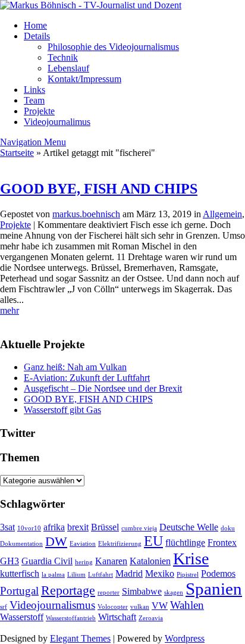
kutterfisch (19, 573)
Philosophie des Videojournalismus (113, 47)
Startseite (17, 153)
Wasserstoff (21, 617)
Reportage (68, 590)
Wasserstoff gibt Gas (62, 410)
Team (34, 100)
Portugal (19, 590)
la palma (53, 574)
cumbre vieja (139, 528)
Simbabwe (142, 591)
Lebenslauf (68, 68)
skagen (173, 592)
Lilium (76, 574)
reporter (109, 592)
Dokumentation (21, 543)
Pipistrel (188, 574)
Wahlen (187, 605)
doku (228, 528)
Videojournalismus (52, 605)
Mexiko (159, 573)
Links (34, 90)
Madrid (129, 573)
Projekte (39, 111)
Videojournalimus (57, 122)
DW (56, 541)
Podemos (218, 573)
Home (35, 25)
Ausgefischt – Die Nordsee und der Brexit (103, 388)
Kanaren (111, 561)
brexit (78, 527)
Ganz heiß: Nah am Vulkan (75, 367)
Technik (63, 57)
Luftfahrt (100, 574)
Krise (191, 558)
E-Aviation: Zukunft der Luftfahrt (87, 378)
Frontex (222, 542)
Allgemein (222, 214)
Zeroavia (151, 618)
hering (84, 562)
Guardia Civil (47, 561)
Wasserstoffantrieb (71, 618)
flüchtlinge (185, 542)
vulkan (139, 607)
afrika (54, 527)
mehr (9, 310)
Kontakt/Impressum (84, 79)
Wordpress (185, 638)
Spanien (214, 588)
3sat (7, 527)
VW (160, 606)
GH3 (9, 561)
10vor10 (29, 528)
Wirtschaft (117, 617)
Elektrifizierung (120, 543)
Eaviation (83, 543)
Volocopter (113, 607)
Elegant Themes (80, 638)
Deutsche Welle (188, 527)
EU (153, 541)
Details (37, 36)
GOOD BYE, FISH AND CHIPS (98, 188)
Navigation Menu (33, 142)
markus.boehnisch (86, 214)
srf (3, 607)
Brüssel (105, 527)
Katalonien (150, 561)
